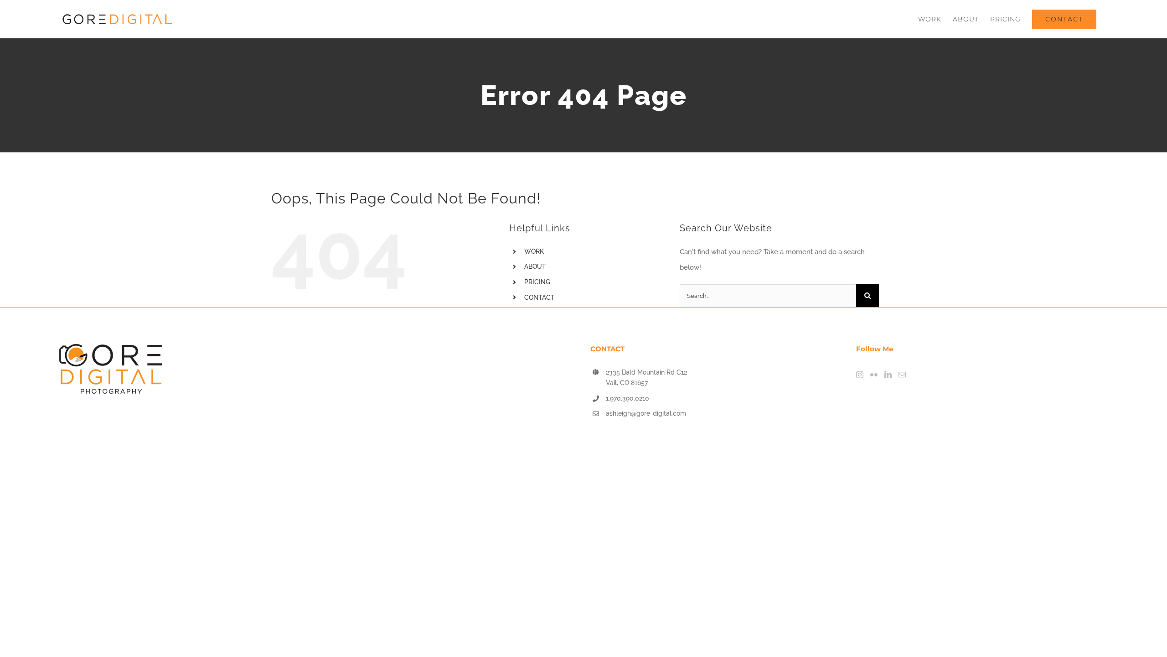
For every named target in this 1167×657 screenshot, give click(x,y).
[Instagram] (859, 374)
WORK (534, 251)
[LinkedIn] (888, 374)
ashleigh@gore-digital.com (646, 413)
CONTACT (539, 297)
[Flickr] (874, 374)
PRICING (537, 282)
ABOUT (535, 266)
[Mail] (902, 374)
